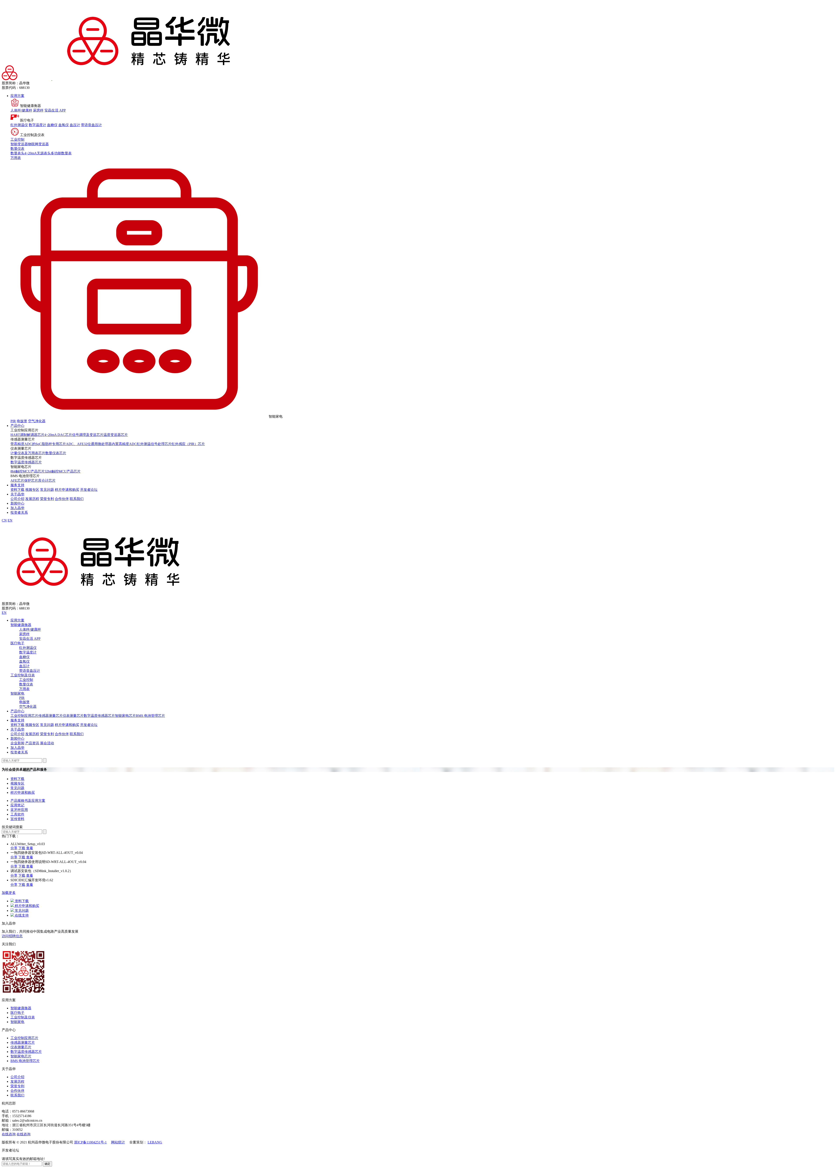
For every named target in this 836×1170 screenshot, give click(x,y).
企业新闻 (17, 743)
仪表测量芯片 (73, 716)
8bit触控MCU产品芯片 (27, 471)
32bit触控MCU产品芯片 (63, 471)
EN (10, 520)
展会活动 (47, 743)
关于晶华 (17, 494)
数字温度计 (37, 125)
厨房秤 (38, 110)
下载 (21, 848)
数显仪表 (17, 148)
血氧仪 (63, 125)
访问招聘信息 (12, 936)
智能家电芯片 (125, 716)
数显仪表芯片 (55, 453)
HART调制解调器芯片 (27, 435)
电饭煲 (22, 421)
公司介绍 (17, 499)
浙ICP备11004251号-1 (90, 1142)
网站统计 (118, 1142)
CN (4, 520)
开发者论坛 (89, 489)
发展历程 (32, 499)
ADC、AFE (75, 444)
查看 (29, 848)
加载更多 (9, 893)
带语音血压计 (91, 125)
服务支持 (17, 485)
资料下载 (17, 489)
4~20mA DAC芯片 (58, 435)
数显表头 (17, 153)
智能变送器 (19, 144)
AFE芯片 (17, 480)
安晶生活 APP (55, 110)
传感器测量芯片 (50, 716)
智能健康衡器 (20, 625)
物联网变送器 (38, 144)
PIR (13, 421)
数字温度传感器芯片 (26, 462)
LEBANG (155, 1142)
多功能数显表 (61, 153)
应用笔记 (17, 805)
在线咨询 (9, 1134)
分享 (13, 848)
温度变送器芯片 (115, 435)
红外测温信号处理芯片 (154, 444)
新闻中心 (17, 503)
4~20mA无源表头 (37, 153)
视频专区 (32, 489)
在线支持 (21, 915)
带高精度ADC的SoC (26, 444)
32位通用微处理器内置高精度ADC (110, 444)
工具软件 (17, 814)
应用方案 (17, 96)
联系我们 (77, 499)
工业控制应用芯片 (24, 716)
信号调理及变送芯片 (87, 435)
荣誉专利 (47, 499)
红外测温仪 (19, 125)
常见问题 (47, 489)
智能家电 (17, 693)
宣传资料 (17, 819)
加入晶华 (17, 508)
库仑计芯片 (47, 480)
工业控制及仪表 (22, 675)
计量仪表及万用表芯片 (27, 453)
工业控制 (17, 139)
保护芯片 (31, 480)
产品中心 (17, 425)
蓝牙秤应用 (19, 810)
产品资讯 (32, 743)
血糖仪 (52, 125)
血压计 (75, 125)
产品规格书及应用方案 (27, 800)
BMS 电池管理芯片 (150, 716)
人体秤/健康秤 (21, 110)
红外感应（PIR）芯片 (188, 444)
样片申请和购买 (67, 489)
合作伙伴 (62, 499)
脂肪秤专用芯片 (54, 444)
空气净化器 (37, 421)
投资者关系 (19, 512)
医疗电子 (17, 643)
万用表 (15, 158)
